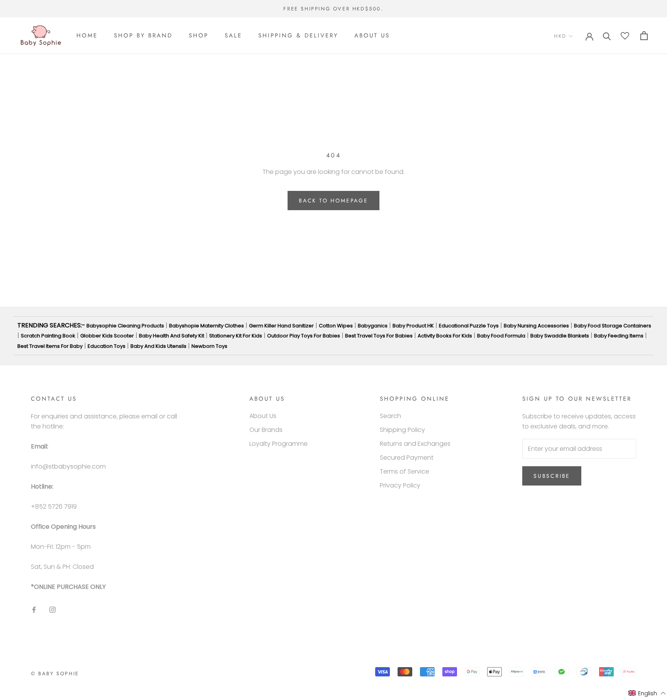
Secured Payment (406, 457)
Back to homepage (333, 200)
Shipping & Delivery (298, 36)
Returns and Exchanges (415, 443)
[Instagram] (52, 609)
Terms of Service (404, 471)
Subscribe (551, 476)
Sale (233, 36)
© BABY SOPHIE (55, 673)
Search (390, 415)
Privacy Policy (400, 485)
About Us (372, 36)
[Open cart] (644, 35)
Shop (198, 36)
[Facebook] (34, 609)
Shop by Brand (143, 36)
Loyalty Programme (278, 443)
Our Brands (266, 429)
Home (87, 36)
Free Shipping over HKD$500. (333, 8)
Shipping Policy (402, 429)
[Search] (607, 36)
